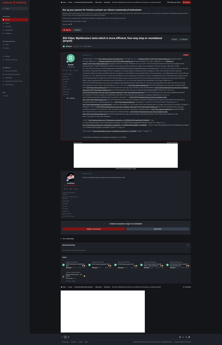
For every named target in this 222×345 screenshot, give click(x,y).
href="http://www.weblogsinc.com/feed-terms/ (97, 104)
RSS (87, 342)
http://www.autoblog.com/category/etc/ (111, 59)
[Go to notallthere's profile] (71, 177)
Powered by (182, 342)
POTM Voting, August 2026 (125, 264)
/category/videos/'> (144, 59)
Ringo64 (70, 65)
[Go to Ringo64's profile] (64, 46)
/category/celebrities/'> (105, 61)
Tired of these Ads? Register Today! (126, 168)
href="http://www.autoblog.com (160, 59)
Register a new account (94, 229)
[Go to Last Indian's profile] (63, 277)
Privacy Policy (65, 342)
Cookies (81, 342)
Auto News (88, 46)
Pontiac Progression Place (73, 272)
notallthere (71, 183)
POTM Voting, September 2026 (101, 264)
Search (7, 8)
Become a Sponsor (172, 142)
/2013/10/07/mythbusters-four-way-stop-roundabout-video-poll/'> (103, 92)
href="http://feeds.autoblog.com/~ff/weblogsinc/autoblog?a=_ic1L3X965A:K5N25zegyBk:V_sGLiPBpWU (115, 125)
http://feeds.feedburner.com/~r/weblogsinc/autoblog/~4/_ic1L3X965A (114, 131)
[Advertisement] (126, 155)
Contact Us (73, 342)
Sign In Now (157, 229)
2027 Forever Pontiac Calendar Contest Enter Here (179, 264)
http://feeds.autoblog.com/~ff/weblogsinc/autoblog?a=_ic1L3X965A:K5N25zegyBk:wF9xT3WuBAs (118, 120)
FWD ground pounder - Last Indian (74, 275)
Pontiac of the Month (72, 262)
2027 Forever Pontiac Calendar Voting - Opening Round (153, 264)
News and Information (150, 262)
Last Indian (70, 278)
